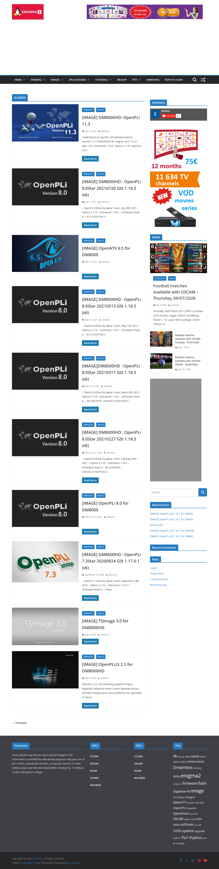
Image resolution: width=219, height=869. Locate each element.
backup (181, 756)
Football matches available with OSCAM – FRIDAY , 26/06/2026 (188, 361)
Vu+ (185, 837)
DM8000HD (88, 110)
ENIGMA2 (36, 79)
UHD (177, 830)
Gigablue (179, 791)
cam (187, 756)
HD (188, 791)
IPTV (134, 79)
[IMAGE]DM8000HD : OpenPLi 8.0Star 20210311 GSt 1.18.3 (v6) (111, 372)
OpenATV (179, 802)
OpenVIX (194, 814)
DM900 (191, 761)
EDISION (197, 768)
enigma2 (191, 775)
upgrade (199, 831)
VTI (179, 838)
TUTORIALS (101, 79)
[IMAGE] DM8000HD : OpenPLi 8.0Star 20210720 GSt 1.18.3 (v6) (111, 188)
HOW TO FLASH (174, 79)
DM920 (200, 761)
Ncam (181, 797)
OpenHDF (199, 802)
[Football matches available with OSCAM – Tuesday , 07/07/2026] (161, 341)
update (188, 830)
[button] (23, 79)
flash (202, 783)
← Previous (19, 723)
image (197, 791)
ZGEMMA (180, 843)
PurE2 (193, 819)
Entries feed (156, 573)
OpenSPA (191, 808)
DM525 (176, 762)
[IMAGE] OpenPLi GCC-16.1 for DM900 (171, 536)
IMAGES (55, 79)
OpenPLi (179, 808)
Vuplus (195, 837)
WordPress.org (158, 584)
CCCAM (94, 756)
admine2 (105, 131)
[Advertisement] (109, 49)
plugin (187, 819)
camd (195, 756)
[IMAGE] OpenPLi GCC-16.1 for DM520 (171, 519)
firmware (189, 783)
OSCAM (94, 763)
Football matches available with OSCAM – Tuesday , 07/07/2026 (188, 339)
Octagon (190, 797)
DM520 (202, 756)
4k (175, 755)
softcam (187, 824)
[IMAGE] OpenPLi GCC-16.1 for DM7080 (172, 530)
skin (199, 819)
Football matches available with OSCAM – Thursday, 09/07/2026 (175, 292)
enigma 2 (177, 784)
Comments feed (159, 579)
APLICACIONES (77, 79)
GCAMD (94, 777)
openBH (190, 803)
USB (175, 838)
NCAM (93, 770)
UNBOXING (152, 79)
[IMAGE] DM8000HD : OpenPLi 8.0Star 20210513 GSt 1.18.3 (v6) (111, 305)
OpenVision (181, 813)
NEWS (18, 79)
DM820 (183, 762)
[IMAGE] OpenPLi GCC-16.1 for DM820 (171, 513)
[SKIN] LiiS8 (156, 525)
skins (176, 825)
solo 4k (197, 825)
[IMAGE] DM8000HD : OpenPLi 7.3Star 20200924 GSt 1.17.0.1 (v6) (111, 561)
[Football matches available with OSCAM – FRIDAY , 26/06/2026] (161, 363)
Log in (153, 568)
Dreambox (183, 767)
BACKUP (122, 79)
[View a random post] (203, 80)
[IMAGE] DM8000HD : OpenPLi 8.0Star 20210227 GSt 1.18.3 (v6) (111, 438)
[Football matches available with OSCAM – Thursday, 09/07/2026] (178, 258)
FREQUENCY (159, 278)
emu (176, 776)
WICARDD (95, 785)
